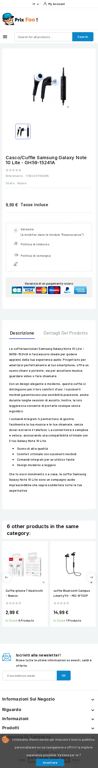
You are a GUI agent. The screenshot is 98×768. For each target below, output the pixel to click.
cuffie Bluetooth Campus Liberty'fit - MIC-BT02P (72, 593)
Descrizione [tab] (22, 332)
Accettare (50, 762)
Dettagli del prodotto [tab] (66, 332)
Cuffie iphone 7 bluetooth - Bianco (24, 593)
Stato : (11, 183)
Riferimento (14, 176)
